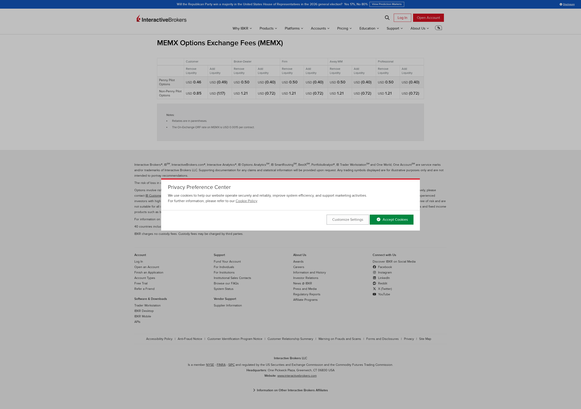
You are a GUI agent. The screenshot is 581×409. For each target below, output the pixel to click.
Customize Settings (347, 219)
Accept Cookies (395, 219)
